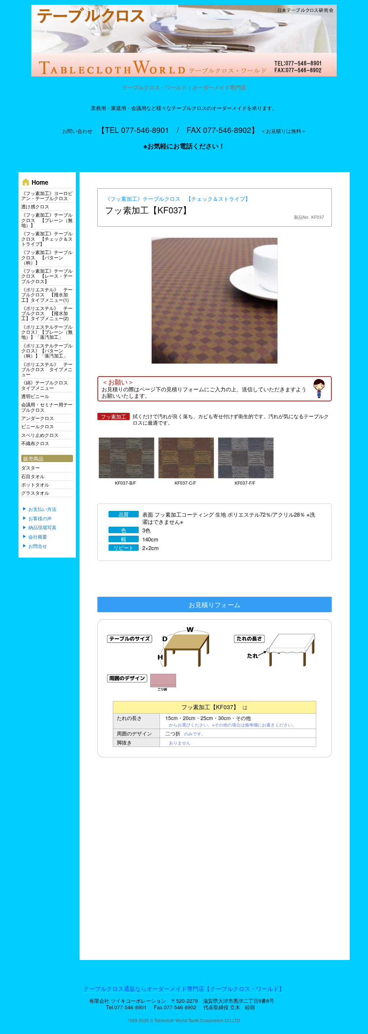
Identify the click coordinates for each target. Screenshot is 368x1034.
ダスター (30, 467)
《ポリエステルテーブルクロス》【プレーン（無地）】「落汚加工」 (47, 332)
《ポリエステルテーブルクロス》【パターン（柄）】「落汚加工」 (47, 350)
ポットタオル (35, 484)
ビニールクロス (37, 426)
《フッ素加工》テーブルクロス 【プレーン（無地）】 (47, 220)
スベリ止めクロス (40, 434)
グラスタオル (35, 492)
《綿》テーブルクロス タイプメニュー (47, 385)
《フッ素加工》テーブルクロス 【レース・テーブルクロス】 (47, 276)
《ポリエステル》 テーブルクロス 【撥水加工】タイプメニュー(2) (47, 313)
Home (34, 181)
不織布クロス (35, 443)
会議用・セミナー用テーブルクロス (47, 407)
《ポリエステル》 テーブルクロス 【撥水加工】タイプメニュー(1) (47, 294)
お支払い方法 (42, 509)
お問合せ (37, 546)
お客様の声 (40, 518)
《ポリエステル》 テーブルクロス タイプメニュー (47, 369)
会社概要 (37, 537)
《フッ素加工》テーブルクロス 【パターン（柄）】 (47, 257)
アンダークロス (37, 418)
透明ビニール (35, 396)
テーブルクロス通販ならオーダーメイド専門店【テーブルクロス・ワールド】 (184, 988)
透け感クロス (35, 206)
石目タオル (33, 476)
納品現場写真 (42, 528)
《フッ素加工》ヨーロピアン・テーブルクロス (47, 196)
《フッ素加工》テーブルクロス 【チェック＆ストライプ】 (177, 198)
